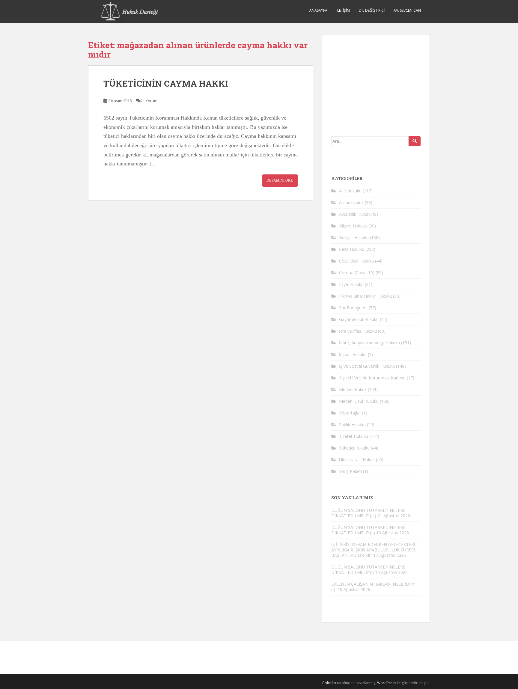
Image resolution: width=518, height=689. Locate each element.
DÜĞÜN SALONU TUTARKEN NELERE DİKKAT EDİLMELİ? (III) (368, 512)
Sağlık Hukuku (352, 424)
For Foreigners (353, 307)
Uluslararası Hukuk (357, 459)
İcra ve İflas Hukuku (358, 331)
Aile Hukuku (350, 191)
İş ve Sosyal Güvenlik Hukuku (367, 366)
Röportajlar (350, 413)
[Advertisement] (376, 81)
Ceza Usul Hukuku (356, 261)
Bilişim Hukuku (353, 226)
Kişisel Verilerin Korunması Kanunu (372, 378)
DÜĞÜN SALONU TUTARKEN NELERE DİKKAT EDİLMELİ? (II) (368, 530)
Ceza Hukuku (351, 249)
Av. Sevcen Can (407, 10)
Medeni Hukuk (353, 389)
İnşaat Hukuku (353, 354)
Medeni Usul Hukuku (359, 401)
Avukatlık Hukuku (355, 214)
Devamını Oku (279, 180)
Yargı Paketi (350, 471)
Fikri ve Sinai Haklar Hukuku (365, 296)
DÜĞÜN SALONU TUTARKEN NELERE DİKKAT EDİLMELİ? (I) (368, 569)
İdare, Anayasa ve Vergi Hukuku (369, 343)
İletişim (343, 10)
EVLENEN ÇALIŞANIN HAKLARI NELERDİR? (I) (373, 586)
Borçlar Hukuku (354, 237)
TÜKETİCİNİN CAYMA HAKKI (165, 83)
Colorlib (329, 682)
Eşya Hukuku (351, 284)
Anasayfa (318, 10)
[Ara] (415, 141)
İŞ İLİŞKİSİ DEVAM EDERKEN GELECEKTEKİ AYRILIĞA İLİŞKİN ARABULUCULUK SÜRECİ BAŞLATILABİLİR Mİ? (373, 550)
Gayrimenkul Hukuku (359, 319)
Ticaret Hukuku (353, 436)
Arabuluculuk (351, 202)
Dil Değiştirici (372, 10)
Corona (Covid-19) (356, 272)
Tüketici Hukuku (354, 448)
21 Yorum (149, 100)
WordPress (386, 682)
